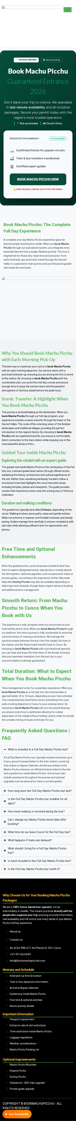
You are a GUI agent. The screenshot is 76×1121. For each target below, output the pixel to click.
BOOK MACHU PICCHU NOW (38, 179)
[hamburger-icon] (68, 9)
